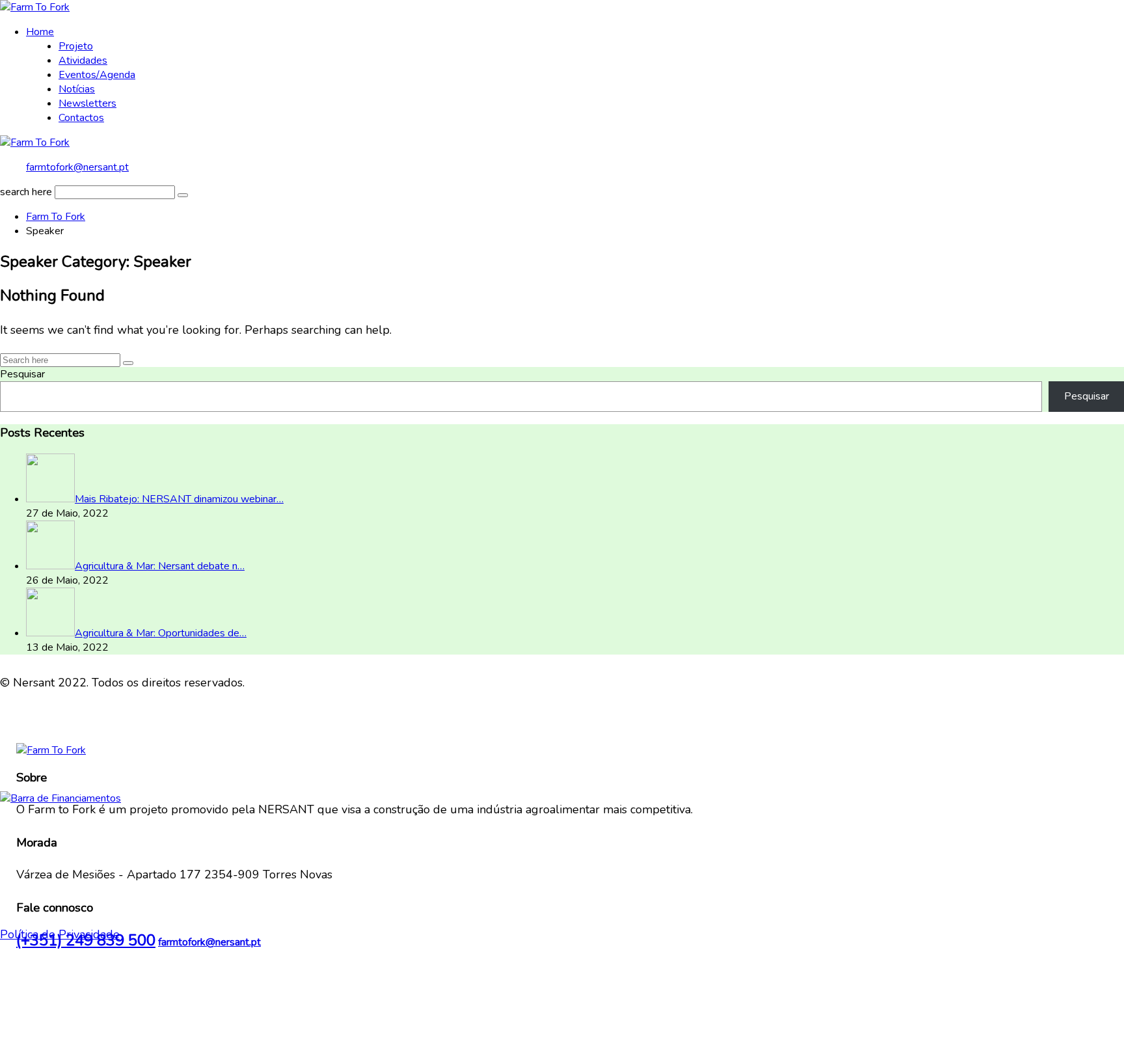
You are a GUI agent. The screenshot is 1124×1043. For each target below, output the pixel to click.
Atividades (83, 60)
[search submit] (183, 195)
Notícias (77, 89)
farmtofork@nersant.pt (77, 167)
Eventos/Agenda (97, 75)
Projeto (76, 46)
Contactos (81, 118)
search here (26, 192)
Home (40, 32)
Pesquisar (22, 374)
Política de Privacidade (60, 934)
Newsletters (87, 103)
